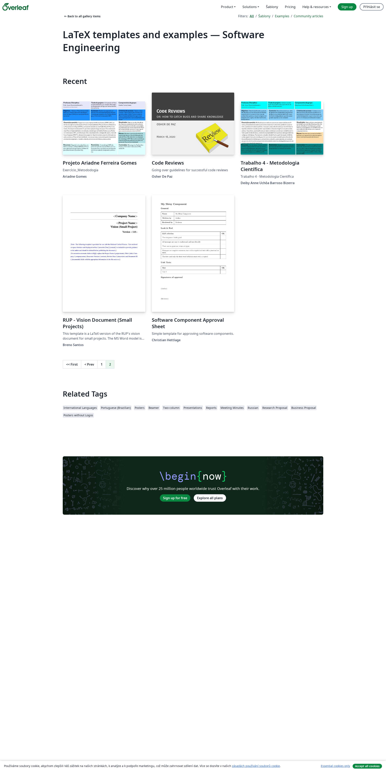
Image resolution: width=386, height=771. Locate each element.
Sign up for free (175, 498)
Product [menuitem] (227, 7)
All (252, 16)
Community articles (308, 16)
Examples (282, 16)
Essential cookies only (335, 766)
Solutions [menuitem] (249, 7)
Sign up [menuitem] (347, 7)
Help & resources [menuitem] (315, 7)
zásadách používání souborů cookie (256, 766)
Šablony (264, 16)
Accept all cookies (367, 766)
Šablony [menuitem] (272, 7)
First (72, 364)
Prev (89, 364)
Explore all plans (210, 498)
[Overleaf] (15, 7)
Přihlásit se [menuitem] (371, 7)
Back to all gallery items (82, 16)
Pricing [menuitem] (290, 7)
